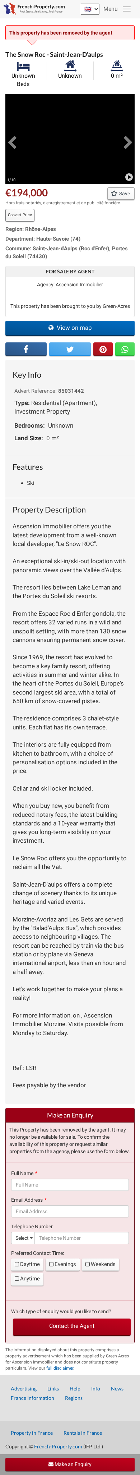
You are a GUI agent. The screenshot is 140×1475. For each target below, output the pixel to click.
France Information (32, 1398)
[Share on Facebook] (26, 349)
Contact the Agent (71, 1326)
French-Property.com (58, 1446)
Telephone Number (32, 1226)
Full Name (22, 1173)
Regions (74, 1398)
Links (53, 1388)
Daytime (30, 1264)
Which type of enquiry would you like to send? (61, 1311)
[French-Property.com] (32, 9)
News (117, 1388)
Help (75, 1388)
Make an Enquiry (72, 1464)
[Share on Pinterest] (103, 349)
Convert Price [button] (20, 215)
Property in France (32, 1433)
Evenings (65, 1264)
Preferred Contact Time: (37, 1253)
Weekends (103, 1264)
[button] (11, 139)
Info (95, 1388)
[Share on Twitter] (69, 349)
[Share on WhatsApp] (125, 349)
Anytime (30, 1278)
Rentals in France (83, 1433)
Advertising (24, 1388)
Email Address (27, 1200)
